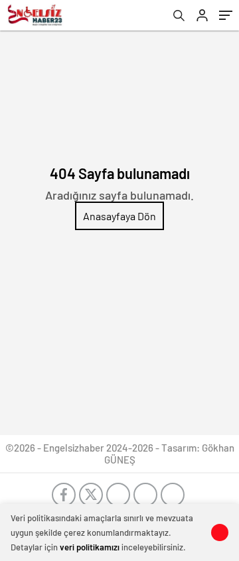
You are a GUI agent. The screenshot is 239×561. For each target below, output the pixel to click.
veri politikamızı (90, 547)
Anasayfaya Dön (119, 216)
